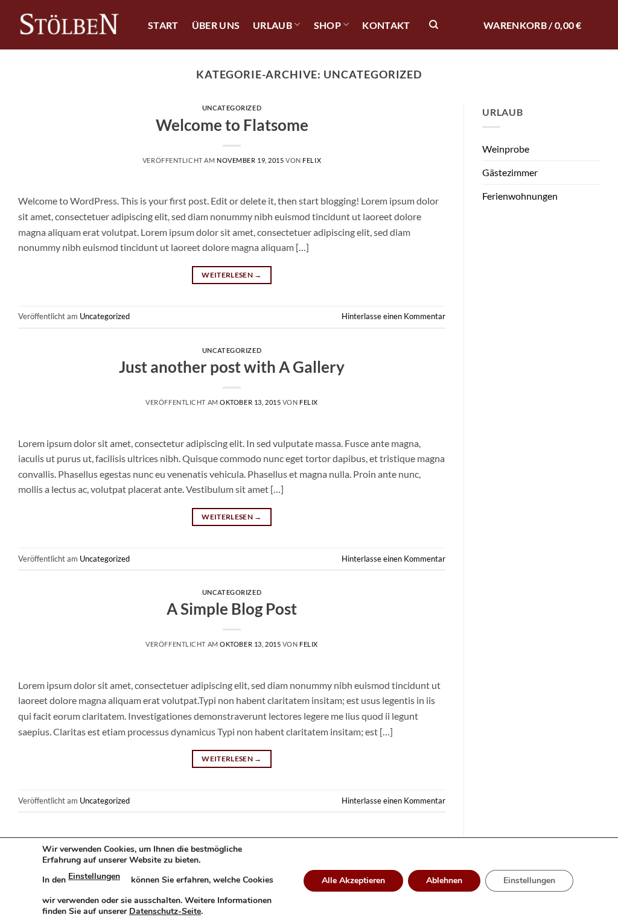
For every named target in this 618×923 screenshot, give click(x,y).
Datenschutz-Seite (165, 911)
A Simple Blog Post (232, 609)
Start (163, 25)
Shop (327, 25)
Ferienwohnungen (520, 195)
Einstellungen (94, 876)
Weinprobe (505, 148)
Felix (311, 160)
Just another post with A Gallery (232, 367)
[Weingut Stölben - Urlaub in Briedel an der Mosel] (69, 25)
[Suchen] (434, 25)
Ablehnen (444, 880)
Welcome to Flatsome (232, 125)
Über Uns (216, 25)
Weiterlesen (232, 274)
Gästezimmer (510, 172)
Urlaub (272, 25)
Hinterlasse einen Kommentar (393, 316)
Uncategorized (231, 108)
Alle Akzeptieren (353, 880)
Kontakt (386, 25)
